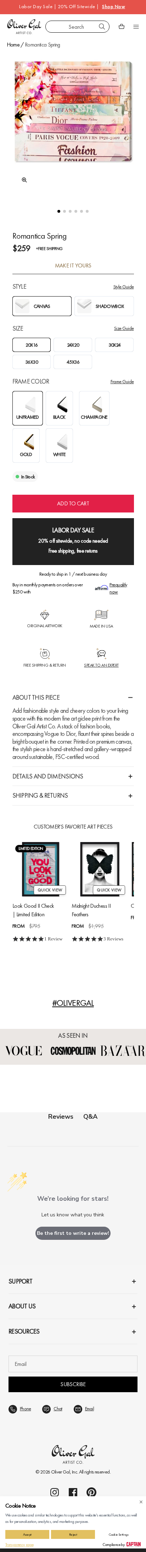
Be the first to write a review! (73, 1233)
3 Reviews (113, 938)
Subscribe (72, 1384)
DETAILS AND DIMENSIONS (47, 776)
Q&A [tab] (90, 1116)
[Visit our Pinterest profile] (91, 1492)
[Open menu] (136, 26)
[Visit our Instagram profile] (54, 1492)
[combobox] (77, 26)
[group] (73, 123)
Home (13, 44)
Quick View (50, 890)
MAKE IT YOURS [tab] (73, 265)
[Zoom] (22, 180)
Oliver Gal (60, 1472)
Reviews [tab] (60, 1116)
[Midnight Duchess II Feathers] (100, 869)
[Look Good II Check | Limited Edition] (40, 869)
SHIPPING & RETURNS (40, 795)
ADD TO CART (73, 503)
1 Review (53, 938)
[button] (58, 211)
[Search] (102, 26)
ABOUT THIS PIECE (36, 697)
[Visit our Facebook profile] (73, 1492)
